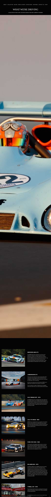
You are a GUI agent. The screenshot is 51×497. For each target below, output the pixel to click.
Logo (25, 2)
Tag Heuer (44, 2)
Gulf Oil (47, 2)
